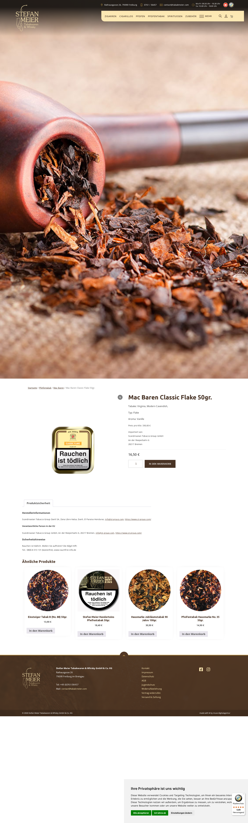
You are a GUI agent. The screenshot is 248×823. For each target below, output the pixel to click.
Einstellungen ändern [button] (181, 813)
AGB (144, 680)
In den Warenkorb (160, 463)
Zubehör (191, 16)
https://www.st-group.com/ (138, 519)
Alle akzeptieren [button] (141, 813)
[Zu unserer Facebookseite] (201, 669)
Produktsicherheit (38, 503)
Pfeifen (140, 16)
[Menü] (243, 794)
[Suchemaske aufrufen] (220, 16)
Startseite (32, 387)
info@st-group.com (114, 519)
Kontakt (145, 668)
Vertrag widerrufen (151, 692)
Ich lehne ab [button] (160, 813)
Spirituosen (175, 16)
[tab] (38, 503)
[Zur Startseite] (27, 30)
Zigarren (111, 16)
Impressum (147, 672)
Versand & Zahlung (151, 697)
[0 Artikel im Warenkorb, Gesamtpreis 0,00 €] (231, 16)
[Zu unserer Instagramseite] (208, 669)
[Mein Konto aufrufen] (226, 16)
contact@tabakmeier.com (74, 688)
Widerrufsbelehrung (152, 688)
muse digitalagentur (221, 713)
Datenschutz (148, 676)
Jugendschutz (148, 684)
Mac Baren (58, 387)
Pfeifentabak (156, 16)
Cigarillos (126, 16)
